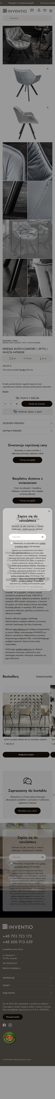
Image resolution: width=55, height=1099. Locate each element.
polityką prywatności (26, 581)
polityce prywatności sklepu (20, 576)
